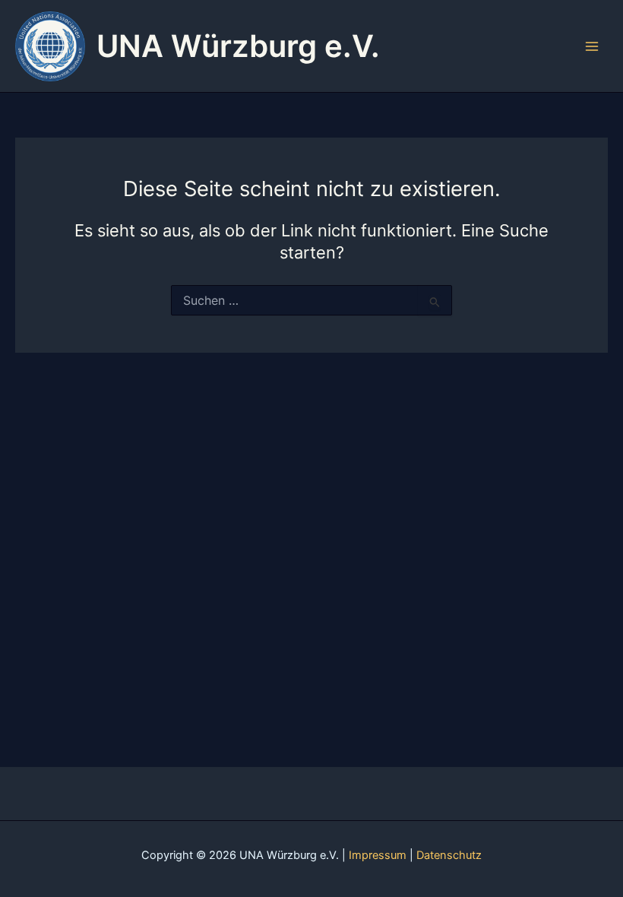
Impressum (377, 855)
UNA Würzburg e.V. (238, 46)
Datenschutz (449, 855)
